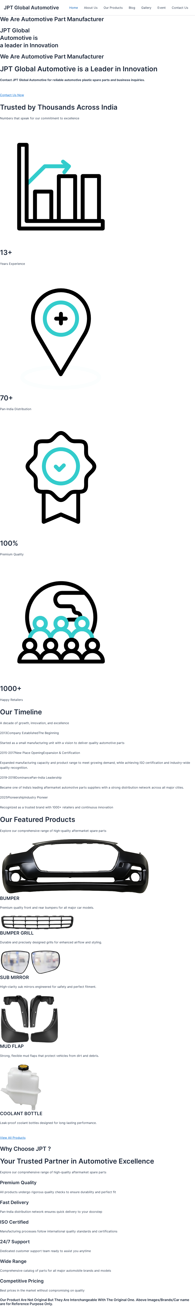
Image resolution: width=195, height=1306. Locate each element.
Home (73, 8)
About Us (91, 8)
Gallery (146, 8)
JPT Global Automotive (31, 7)
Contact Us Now (12, 95)
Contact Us (180, 8)
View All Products (13, 1138)
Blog (132, 8)
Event (161, 8)
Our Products (113, 8)
